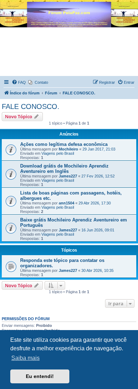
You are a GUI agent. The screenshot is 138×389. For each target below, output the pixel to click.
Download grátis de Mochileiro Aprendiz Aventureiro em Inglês (64, 168)
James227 (68, 176)
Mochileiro (68, 149)
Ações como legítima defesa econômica (64, 144)
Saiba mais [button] (25, 358)
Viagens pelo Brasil (57, 153)
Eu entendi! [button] (40, 376)
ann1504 (66, 203)
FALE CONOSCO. (30, 106)
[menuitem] (19, 82)
